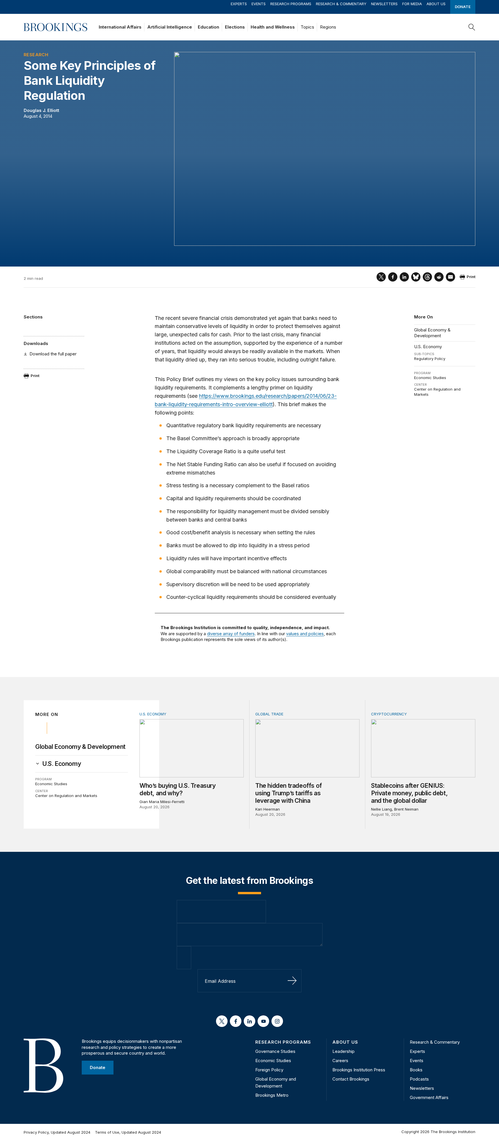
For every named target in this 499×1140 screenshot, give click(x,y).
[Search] (471, 27)
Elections (235, 27)
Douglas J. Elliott (41, 110)
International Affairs (120, 27)
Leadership (343, 1051)
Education (208, 27)
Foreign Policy (269, 1069)
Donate (463, 6)
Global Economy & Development (432, 332)
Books (416, 1069)
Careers (340, 1060)
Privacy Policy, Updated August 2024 (57, 1132)
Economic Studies (430, 377)
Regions (328, 27)
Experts (239, 3)
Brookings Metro (271, 1095)
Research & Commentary (341, 3)
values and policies (305, 633)
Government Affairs (429, 1097)
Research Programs (290, 3)
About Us (436, 3)
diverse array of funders (231, 633)
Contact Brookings (350, 1079)
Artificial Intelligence (169, 27)
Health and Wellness (273, 27)
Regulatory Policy (429, 358)
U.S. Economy (428, 346)
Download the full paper (53, 354)
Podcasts (419, 1079)
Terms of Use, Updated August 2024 (128, 1132)
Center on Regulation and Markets (66, 795)
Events (259, 3)
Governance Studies (275, 1051)
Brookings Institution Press (358, 1069)
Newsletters (384, 3)
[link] (61, 764)
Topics (307, 27)
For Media (412, 3)
